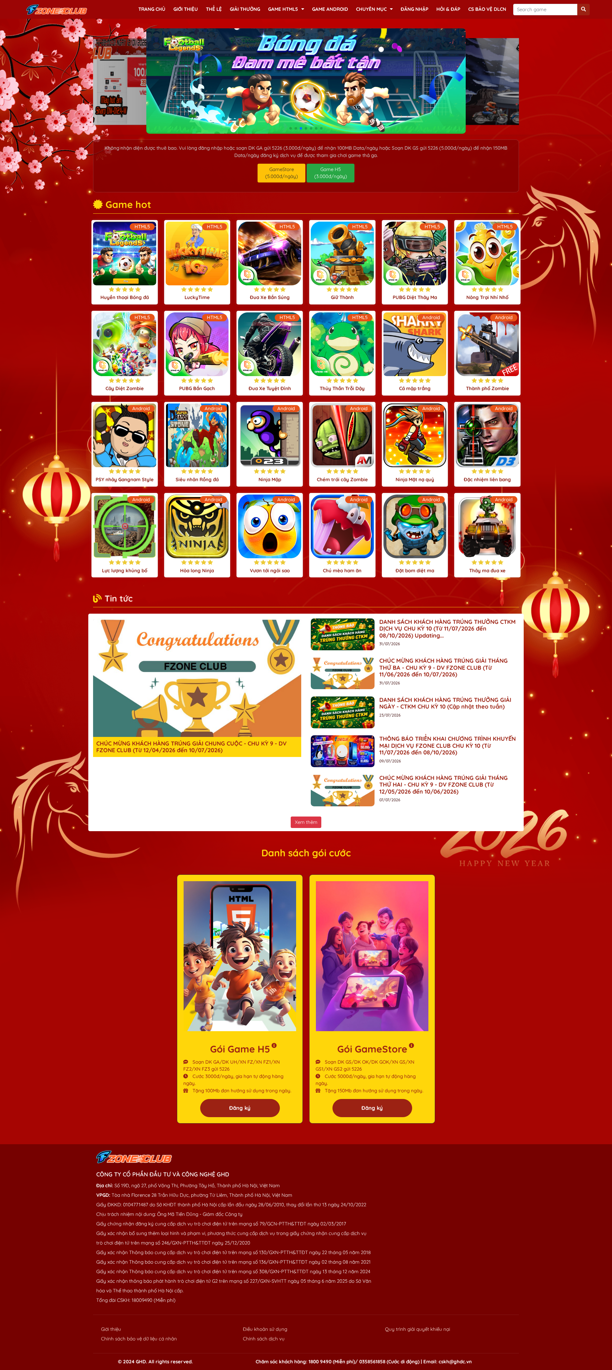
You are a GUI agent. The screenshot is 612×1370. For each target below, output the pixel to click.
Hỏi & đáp (448, 9)
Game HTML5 (283, 9)
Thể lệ (214, 9)
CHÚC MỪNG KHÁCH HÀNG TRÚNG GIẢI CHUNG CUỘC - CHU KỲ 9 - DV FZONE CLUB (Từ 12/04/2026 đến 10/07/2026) (191, 747)
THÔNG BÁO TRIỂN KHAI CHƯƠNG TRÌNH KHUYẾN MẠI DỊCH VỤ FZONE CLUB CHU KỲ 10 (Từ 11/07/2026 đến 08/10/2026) (447, 745)
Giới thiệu (185, 9)
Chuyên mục (371, 9)
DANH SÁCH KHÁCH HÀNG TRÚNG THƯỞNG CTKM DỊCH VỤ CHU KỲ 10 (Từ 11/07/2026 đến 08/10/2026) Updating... (447, 628)
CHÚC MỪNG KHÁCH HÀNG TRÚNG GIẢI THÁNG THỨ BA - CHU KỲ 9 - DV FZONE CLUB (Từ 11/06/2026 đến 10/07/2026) (443, 667)
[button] (290, 128)
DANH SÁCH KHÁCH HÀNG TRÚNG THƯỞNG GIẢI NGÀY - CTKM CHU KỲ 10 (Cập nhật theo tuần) (445, 703)
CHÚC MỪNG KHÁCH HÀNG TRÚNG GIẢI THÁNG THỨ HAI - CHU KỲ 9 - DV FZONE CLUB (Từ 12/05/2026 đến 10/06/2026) (443, 784)
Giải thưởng (245, 9)
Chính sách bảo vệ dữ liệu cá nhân (139, 1339)
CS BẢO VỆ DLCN (487, 9)
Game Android (330, 9)
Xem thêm (306, 822)
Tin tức (119, 598)
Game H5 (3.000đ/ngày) (330, 173)
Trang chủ (151, 9)
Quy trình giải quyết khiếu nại (417, 1329)
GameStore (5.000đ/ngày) (281, 173)
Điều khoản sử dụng (265, 1329)
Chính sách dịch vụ (264, 1339)
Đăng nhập (414, 9)
